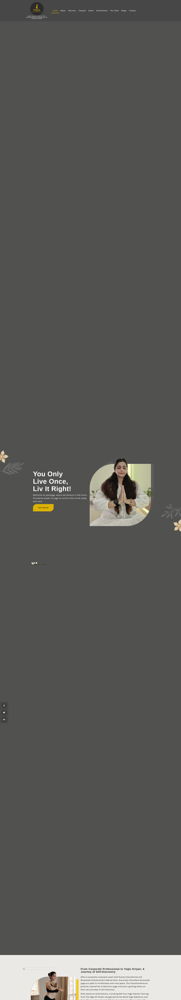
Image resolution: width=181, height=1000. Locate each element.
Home (55, 11)
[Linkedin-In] (4, 719)
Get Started (43, 508)
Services (72, 11)
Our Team (114, 11)
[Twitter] (4, 712)
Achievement (102, 11)
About (62, 11)
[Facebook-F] (4, 705)
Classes (82, 11)
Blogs (124, 11)
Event (91, 11)
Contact (132, 11)
